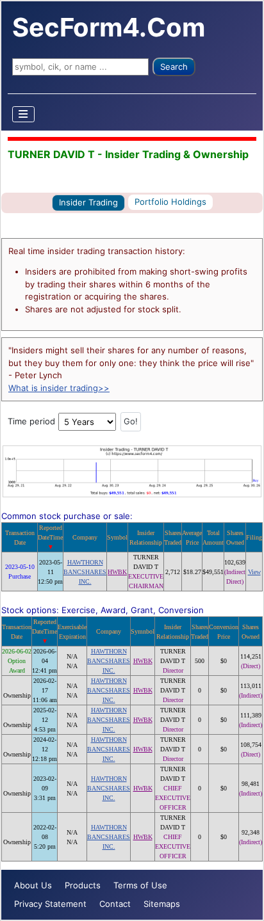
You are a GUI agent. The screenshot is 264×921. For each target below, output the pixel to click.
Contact (115, 904)
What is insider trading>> (59, 388)
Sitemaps (162, 904)
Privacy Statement (50, 904)
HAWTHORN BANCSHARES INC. (84, 572)
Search (174, 66)
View (254, 571)
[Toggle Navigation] (23, 114)
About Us (33, 885)
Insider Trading (88, 202)
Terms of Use (140, 885)
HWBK (117, 571)
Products (83, 885)
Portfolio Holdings (170, 201)
